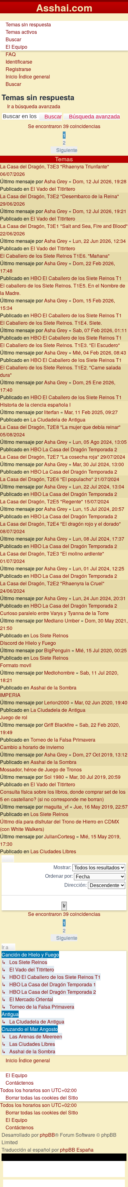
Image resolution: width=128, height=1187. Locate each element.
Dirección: (76, 885)
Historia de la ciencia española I (35, 404)
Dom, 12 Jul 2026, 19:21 (99, 211)
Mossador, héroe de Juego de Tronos (41, 769)
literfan (51, 412)
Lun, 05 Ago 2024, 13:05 (100, 441)
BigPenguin (57, 650)
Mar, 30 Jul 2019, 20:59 (95, 776)
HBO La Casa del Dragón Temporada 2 (73, 449)
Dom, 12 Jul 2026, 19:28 (99, 181)
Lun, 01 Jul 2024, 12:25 (98, 568)
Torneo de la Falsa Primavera (62, 739)
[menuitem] (25, 24)
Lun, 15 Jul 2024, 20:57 (98, 508)
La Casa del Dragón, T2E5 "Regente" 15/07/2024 (54, 501)
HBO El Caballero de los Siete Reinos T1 (76, 278)
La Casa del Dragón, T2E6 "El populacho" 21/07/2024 (59, 479)
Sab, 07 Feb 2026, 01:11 (100, 330)
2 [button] (64, 142)
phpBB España (77, 1149)
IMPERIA (10, 694)
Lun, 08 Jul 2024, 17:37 (98, 538)
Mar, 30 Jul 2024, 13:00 (98, 464)
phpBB (47, 1134)
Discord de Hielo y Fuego (28, 642)
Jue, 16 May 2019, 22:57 (101, 806)
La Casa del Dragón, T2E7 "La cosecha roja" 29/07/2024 (62, 456)
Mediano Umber (62, 620)
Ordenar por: (59, 876)
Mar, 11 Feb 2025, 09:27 (91, 412)
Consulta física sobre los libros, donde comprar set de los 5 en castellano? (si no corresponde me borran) (63, 795)
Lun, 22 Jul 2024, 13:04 (98, 486)
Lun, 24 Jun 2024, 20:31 (99, 598)
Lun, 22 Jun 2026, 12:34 (99, 240)
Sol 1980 (54, 776)
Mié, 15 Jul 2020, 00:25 (101, 650)
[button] (64, 150)
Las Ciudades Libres (53, 851)
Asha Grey (55, 181)
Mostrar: (62, 867)
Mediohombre (59, 672)
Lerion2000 (56, 702)
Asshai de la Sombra (53, 687)
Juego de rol (13, 717)
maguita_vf (56, 806)
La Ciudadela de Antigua (57, 419)
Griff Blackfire (59, 724)
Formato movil (15, 665)
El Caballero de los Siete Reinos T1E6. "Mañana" (55, 255)
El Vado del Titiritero (52, 188)
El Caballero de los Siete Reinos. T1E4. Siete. (51, 322)
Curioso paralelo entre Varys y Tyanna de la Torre (54, 613)
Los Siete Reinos (49, 635)
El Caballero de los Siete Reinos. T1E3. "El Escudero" (60, 345)
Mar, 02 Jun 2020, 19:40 (101, 702)
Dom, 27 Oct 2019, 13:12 (100, 754)
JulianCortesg (59, 836)
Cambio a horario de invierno (32, 747)
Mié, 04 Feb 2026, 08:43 (99, 352)
